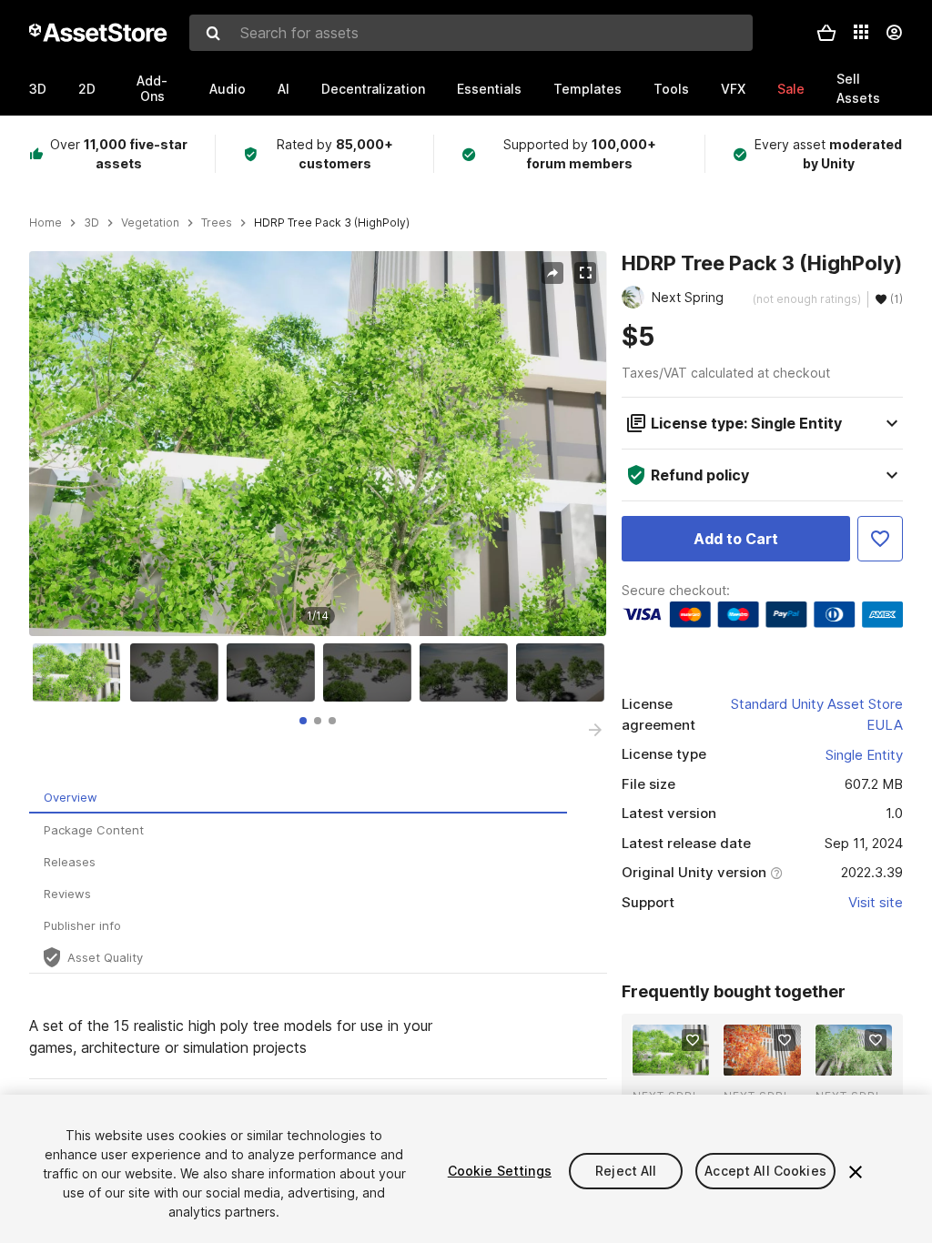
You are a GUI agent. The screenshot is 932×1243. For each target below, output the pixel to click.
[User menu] (894, 33)
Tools (671, 88)
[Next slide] (595, 729)
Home (45, 223)
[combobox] (471, 33)
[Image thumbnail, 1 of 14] (81, 672)
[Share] (552, 273)
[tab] (303, 720)
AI (283, 88)
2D (87, 88)
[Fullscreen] (585, 273)
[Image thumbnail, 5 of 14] (468, 672)
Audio (227, 88)
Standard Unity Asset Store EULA (817, 714)
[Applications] (861, 32)
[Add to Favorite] (880, 538)
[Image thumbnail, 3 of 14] (275, 672)
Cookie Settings (500, 1170)
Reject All (625, 1170)
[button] (826, 33)
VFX (733, 88)
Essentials (489, 88)
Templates (587, 88)
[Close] (855, 1172)
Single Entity (864, 754)
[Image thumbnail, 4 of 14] (371, 672)
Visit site (875, 902)
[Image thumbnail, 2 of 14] (178, 672)
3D (37, 88)
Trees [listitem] (216, 223)
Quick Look (680, 1060)
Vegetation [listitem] (150, 223)
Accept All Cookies (765, 1170)
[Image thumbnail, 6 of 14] (564, 672)
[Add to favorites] (693, 1040)
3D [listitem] (91, 223)
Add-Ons (152, 88)
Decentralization (373, 88)
